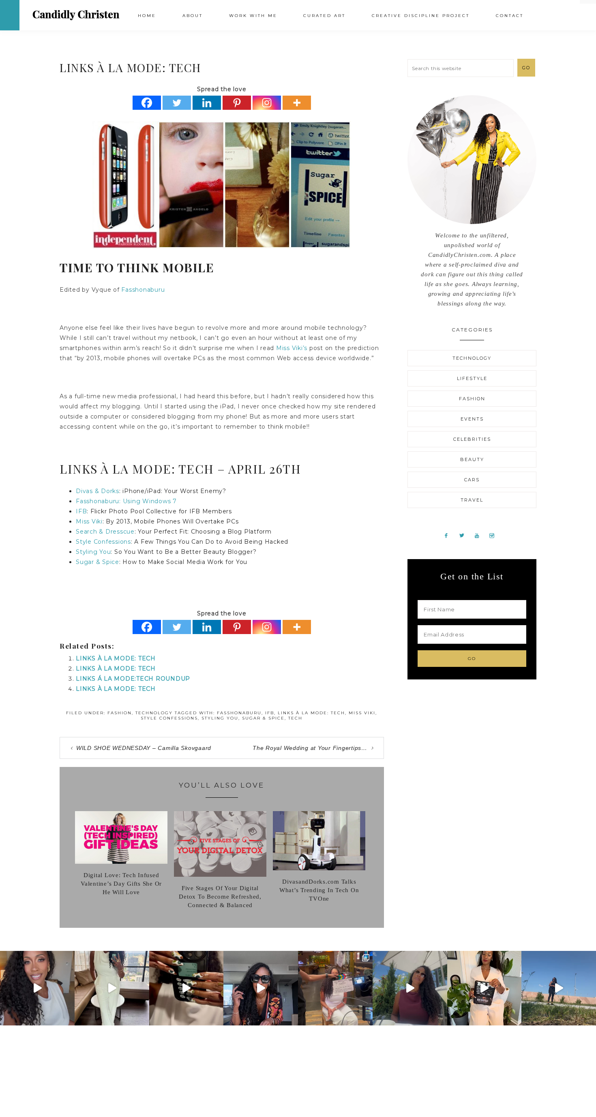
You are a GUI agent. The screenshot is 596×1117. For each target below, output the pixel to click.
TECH (295, 718)
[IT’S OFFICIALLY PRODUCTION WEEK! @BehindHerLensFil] (484, 988)
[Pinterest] (237, 103)
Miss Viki (89, 521)
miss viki (362, 712)
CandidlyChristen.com (76, 15)
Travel (472, 500)
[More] (297, 103)
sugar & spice (263, 718)
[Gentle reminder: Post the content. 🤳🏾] (186, 988)
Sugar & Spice (97, 562)
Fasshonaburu (143, 289)
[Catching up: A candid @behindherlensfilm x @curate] (260, 988)
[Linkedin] (207, 103)
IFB (81, 511)
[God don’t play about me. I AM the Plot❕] (112, 988)
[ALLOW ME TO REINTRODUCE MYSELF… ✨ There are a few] (37, 988)
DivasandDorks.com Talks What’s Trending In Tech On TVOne (319, 890)
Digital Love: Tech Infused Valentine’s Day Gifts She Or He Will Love (121, 883)
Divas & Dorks (97, 491)
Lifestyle (472, 378)
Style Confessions (103, 541)
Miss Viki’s (291, 348)
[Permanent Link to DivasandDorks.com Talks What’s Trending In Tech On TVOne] (319, 868)
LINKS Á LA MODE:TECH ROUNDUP (133, 678)
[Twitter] (177, 103)
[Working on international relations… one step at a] (558, 988)
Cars (472, 480)
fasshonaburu (239, 712)
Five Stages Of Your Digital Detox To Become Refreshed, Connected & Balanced (220, 896)
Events (472, 419)
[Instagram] (267, 103)
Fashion (119, 712)
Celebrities (472, 439)
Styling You (93, 551)
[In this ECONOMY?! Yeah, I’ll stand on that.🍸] (410, 988)
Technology (154, 712)
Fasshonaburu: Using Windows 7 (126, 501)
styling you (220, 718)
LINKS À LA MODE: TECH (116, 658)
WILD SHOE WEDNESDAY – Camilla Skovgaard (143, 748)
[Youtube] (480, 535)
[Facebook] (147, 103)
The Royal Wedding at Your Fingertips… (310, 748)
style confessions (169, 718)
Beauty (472, 459)
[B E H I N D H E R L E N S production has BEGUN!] (335, 988)
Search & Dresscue (105, 531)
